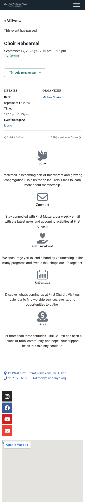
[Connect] (42, 197)
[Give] (42, 316)
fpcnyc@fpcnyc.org (52, 378)
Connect (42, 204)
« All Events (12, 21)
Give (42, 324)
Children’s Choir (15, 137)
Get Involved (42, 246)
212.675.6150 (17, 378)
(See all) (14, 55)
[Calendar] (42, 275)
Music (8, 125)
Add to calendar (25, 72)
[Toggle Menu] (76, 5)
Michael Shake (51, 97)
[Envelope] (7, 430)
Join (42, 163)
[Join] (42, 155)
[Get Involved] (42, 238)
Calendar (42, 282)
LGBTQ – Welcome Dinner (64, 137)
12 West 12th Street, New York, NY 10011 (37, 373)
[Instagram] (7, 396)
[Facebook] (7, 408)
